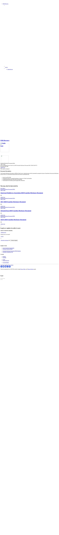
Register (4, 256)
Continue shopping (14, 240)
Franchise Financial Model (7, 249)
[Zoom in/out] (4, 278)
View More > (2, 188)
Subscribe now (10, 69)
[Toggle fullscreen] (3, 278)
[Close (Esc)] (0, 278)
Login (3, 143)
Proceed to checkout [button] (4, 240)
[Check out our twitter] (8, 267)
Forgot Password (6, 260)
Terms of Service (30, 269)
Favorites (4, 257)
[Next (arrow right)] (2, 279)
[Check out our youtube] (4, 267)
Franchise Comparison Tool (8, 252)
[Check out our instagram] (6, 267)
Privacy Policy (10, 265)
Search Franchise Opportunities (8, 248)
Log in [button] (1, 236)
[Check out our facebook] (1, 267)
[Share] (2, 278)
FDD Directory (4, 140)
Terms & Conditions (4, 265)
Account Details (6, 262)
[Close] (0, 238)
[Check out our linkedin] (10, 267)
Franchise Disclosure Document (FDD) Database (12, 251)
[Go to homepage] (3, 2)
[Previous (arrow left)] (0, 279)
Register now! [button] (3, 232)
